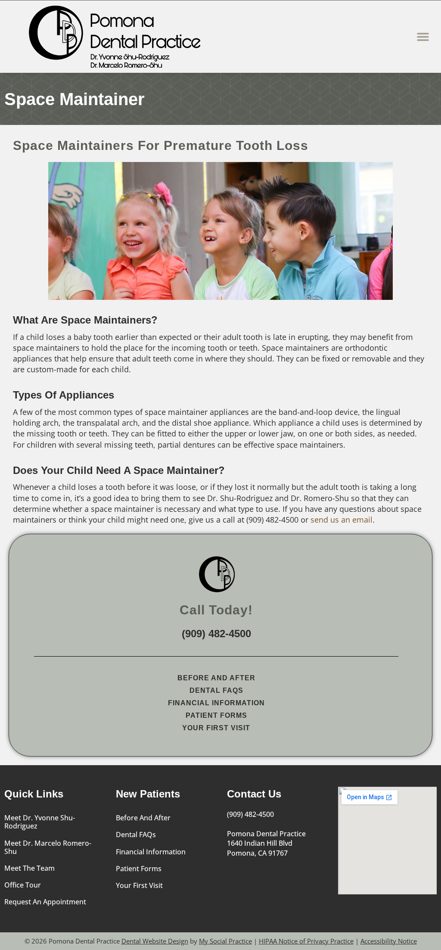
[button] (422, 37)
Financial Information (216, 703)
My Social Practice (225, 941)
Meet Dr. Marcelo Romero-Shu (47, 847)
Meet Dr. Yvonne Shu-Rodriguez (39, 822)
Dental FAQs (216, 690)
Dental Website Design (154, 941)
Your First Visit (216, 728)
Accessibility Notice (388, 941)
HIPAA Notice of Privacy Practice (306, 941)
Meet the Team (29, 868)
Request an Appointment (45, 901)
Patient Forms (216, 715)
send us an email (342, 519)
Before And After (216, 678)
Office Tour (22, 885)
